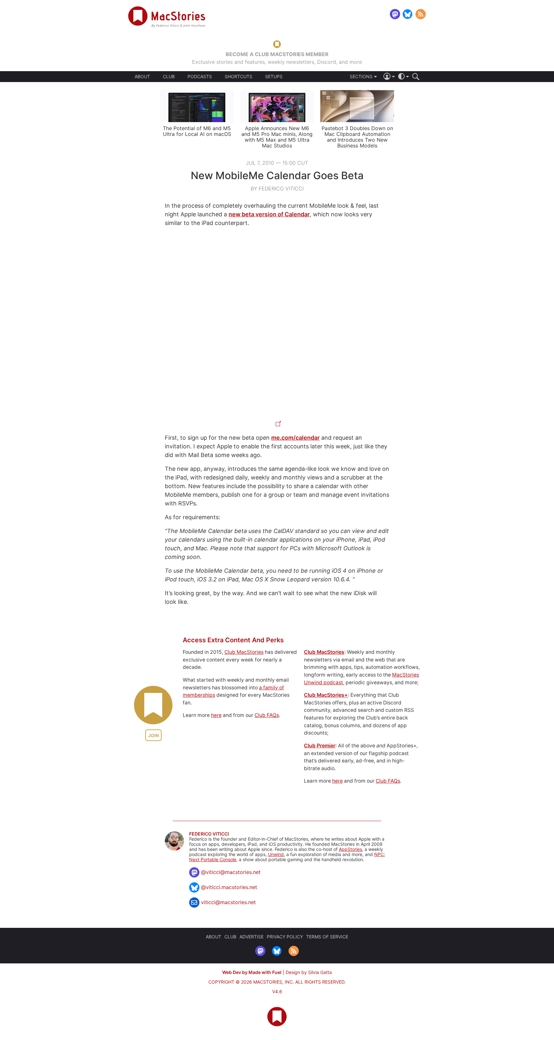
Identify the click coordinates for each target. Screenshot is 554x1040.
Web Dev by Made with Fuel (251, 972)
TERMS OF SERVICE (327, 936)
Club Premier (319, 746)
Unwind (276, 854)
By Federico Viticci (277, 188)
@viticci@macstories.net (231, 872)
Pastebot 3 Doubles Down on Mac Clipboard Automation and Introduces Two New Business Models (357, 137)
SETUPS (273, 76)
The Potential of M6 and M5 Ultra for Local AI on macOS (197, 131)
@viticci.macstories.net (229, 887)
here (216, 715)
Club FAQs (267, 715)
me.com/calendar (295, 437)
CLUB (169, 76)
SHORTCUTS (238, 76)
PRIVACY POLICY (285, 936)
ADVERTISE (251, 936)
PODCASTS (200, 76)
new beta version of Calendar (269, 214)
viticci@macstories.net (228, 902)
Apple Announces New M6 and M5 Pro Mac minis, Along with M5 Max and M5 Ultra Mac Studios (277, 137)
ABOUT (142, 76)
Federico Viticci (209, 833)
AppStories (350, 849)
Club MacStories (244, 652)
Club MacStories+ (326, 695)
